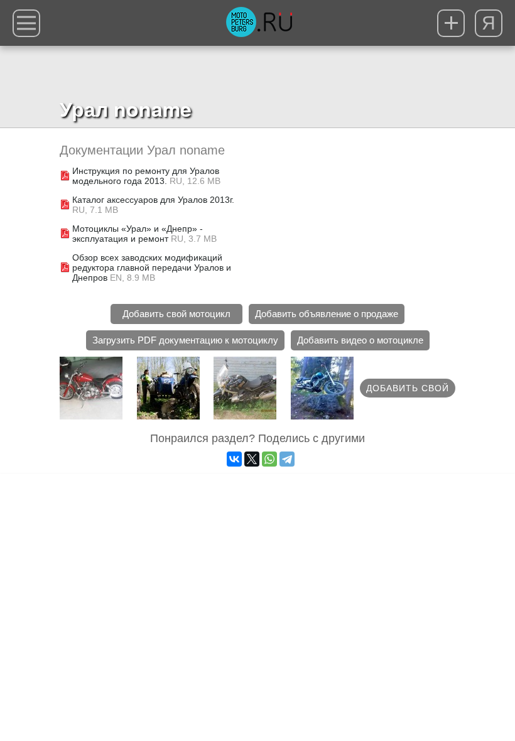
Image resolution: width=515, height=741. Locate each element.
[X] (251, 459)
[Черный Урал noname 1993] (322, 388)
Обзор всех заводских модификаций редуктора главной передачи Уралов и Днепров (151, 267)
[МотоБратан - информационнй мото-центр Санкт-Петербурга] (259, 23)
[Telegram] (287, 459)
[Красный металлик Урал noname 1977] (91, 388)
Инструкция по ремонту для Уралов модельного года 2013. (145, 176)
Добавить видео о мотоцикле (360, 340)
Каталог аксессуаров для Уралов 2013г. (153, 200)
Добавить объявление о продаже (326, 313)
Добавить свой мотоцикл (176, 313)
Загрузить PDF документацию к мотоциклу (185, 340)
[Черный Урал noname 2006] (245, 388)
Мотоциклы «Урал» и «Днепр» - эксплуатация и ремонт (137, 234)
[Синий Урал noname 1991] (168, 388)
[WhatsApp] (269, 459)
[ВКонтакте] (234, 459)
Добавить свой (407, 388)
